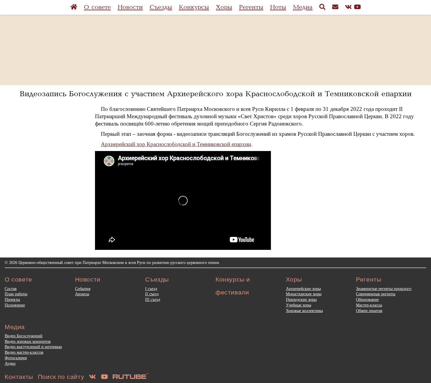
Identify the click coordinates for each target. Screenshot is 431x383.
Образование (367, 299)
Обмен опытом (369, 310)
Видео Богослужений (24, 335)
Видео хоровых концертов (28, 341)
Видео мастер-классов (24, 352)
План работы (16, 294)
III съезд (152, 299)
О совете (97, 7)
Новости (130, 7)
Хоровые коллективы (304, 310)
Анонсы (82, 294)
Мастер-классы (369, 305)
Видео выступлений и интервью (33, 346)
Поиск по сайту (61, 376)
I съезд (151, 288)
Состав (11, 288)
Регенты (251, 7)
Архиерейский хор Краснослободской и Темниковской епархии (176, 144)
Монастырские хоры (303, 294)
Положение (15, 305)
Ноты (278, 7)
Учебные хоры (298, 305)
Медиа (303, 7)
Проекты (12, 299)
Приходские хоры (301, 299)
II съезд (152, 294)
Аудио (10, 363)
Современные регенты (375, 294)
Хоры (224, 7)
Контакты (19, 376)
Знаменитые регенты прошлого (383, 288)
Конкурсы (194, 7)
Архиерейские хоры (303, 288)
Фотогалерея (16, 357)
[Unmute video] (183, 200)
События (82, 288)
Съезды (161, 7)
